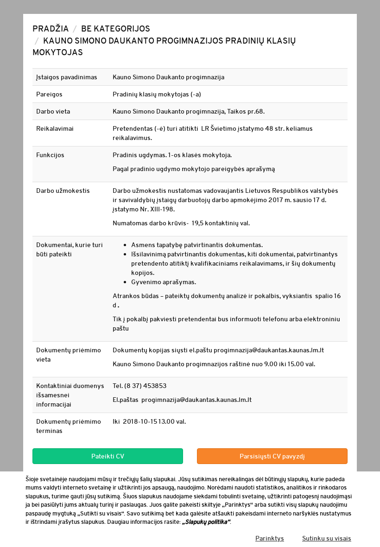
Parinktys (269, 538)
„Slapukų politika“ (206, 522)
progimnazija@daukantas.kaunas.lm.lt (269, 350)
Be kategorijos (115, 29)
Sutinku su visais (326, 538)
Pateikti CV (107, 456)
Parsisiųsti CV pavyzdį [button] (272, 456)
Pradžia (50, 29)
